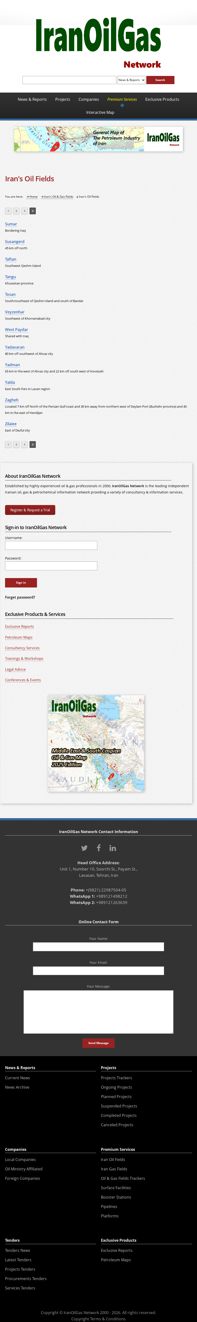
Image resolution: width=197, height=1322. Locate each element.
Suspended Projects (119, 1106)
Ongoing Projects (116, 1087)
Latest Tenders (18, 1259)
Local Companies (20, 1159)
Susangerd (15, 241)
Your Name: (98, 938)
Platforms (110, 1216)
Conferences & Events (23, 679)
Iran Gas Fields (114, 1169)
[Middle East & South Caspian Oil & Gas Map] (96, 792)
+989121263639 (111, 902)
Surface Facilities (116, 1187)
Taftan (10, 259)
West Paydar (16, 329)
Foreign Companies (22, 1178)
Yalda (10, 382)
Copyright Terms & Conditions (98, 1319)
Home (34, 197)
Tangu (10, 276)
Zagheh (11, 400)
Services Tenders (20, 1288)
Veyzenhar (15, 312)
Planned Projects (116, 1096)
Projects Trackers (116, 1077)
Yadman (12, 364)
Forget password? (20, 597)
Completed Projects (119, 1115)
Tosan (10, 294)
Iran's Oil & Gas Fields (58, 197)
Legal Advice (15, 669)
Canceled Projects (117, 1124)
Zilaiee (11, 423)
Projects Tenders (20, 1269)
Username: (14, 537)
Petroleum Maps (18, 637)
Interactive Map (100, 112)
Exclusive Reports (19, 626)
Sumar (11, 224)
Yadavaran (15, 347)
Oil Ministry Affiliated (24, 1169)
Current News (17, 1077)
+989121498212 (111, 896)
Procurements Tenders (26, 1278)
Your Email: (98, 962)
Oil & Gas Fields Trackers (123, 1178)
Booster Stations (116, 1197)
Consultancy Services (22, 647)
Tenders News (17, 1250)
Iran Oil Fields (113, 1159)
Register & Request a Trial (30, 509)
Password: (13, 558)
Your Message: (98, 986)
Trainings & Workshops (24, 658)
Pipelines (109, 1206)
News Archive (17, 1087)
